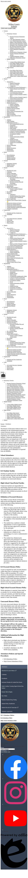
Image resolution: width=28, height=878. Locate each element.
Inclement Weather (11, 176)
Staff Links (9, 220)
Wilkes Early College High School (18, 76)
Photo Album (10, 222)
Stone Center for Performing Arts (15, 111)
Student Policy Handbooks (16, 197)
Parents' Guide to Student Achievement (16, 189)
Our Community (11, 110)
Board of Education (15, 83)
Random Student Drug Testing (17, 196)
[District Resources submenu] (16, 103)
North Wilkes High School (16, 72)
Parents (2, 424)
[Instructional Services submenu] (18, 269)
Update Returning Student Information (16, 207)
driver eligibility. (13, 649)
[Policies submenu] (11, 193)
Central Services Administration (14, 100)
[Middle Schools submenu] (4, 403)
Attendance (13, 194)
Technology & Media (15, 141)
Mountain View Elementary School (18, 45)
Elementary (13, 125)
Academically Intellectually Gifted (18, 129)
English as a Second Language (17, 132)
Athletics (9, 119)
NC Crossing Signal (12, 184)
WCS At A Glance (14, 84)
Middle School (13, 127)
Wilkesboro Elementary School (17, 57)
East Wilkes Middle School (16, 63)
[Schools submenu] (4, 162)
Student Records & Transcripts (14, 206)
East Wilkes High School (16, 70)
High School (13, 128)
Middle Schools (11, 165)
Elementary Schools (12, 163)
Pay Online (9, 191)
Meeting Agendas (11, 158)
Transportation (10, 151)
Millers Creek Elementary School (18, 42)
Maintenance (10, 149)
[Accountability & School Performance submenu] (26, 234)
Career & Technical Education (17, 131)
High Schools (10, 166)
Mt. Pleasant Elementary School (18, 46)
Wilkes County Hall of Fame (14, 115)
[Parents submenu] (4, 169)
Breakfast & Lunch (11, 170)
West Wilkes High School (16, 73)
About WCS (10, 81)
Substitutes (9, 214)
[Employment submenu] (4, 358)
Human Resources (11, 148)
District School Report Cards (17, 91)
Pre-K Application (11, 198)
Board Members (11, 155)
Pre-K (11, 135)
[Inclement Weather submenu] (17, 176)
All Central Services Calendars (14, 218)
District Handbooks (15, 105)
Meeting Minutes (11, 159)
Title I (11, 143)
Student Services (14, 139)
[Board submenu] (4, 300)
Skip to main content (6, 1)
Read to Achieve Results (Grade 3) (18, 97)
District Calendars (14, 104)
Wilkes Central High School (17, 74)
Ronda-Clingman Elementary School (16, 397)
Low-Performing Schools (16, 93)
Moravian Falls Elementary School (18, 43)
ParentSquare (10, 186)
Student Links (10, 221)
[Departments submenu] (4, 265)
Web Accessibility (11, 114)
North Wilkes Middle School (17, 64)
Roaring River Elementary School (18, 52)
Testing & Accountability (16, 142)
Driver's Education (11, 145)
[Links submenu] (4, 217)
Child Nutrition (10, 121)
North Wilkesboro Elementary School (16, 394)
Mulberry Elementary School (17, 48)
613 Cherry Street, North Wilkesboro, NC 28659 (13, 746)
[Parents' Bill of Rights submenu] (18, 334)
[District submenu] (4, 227)
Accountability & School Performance (16, 87)
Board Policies (10, 156)
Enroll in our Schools (12, 174)
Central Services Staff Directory (14, 101)
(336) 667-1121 (8, 747)
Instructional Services (12, 122)
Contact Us (12, 86)
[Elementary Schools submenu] (7, 35)
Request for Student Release (14, 204)
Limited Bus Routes (15, 180)
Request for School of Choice (14, 203)
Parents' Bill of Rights (12, 187)
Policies (9, 193)
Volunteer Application (12, 208)
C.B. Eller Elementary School (17, 39)
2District (9, 77)
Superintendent (10, 112)
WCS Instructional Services (16, 124)
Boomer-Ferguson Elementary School (16, 383)
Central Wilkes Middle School (17, 62)
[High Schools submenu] (7, 69)
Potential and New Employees (14, 213)
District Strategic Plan (12, 107)
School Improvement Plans (16, 98)
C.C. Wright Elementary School (18, 41)
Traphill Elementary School (16, 56)
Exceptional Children (15, 134)
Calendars (9, 172)
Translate (12, 750)
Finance (9, 146)
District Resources (11, 103)
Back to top (6, 754)
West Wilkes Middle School (17, 66)
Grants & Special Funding (13, 108)
